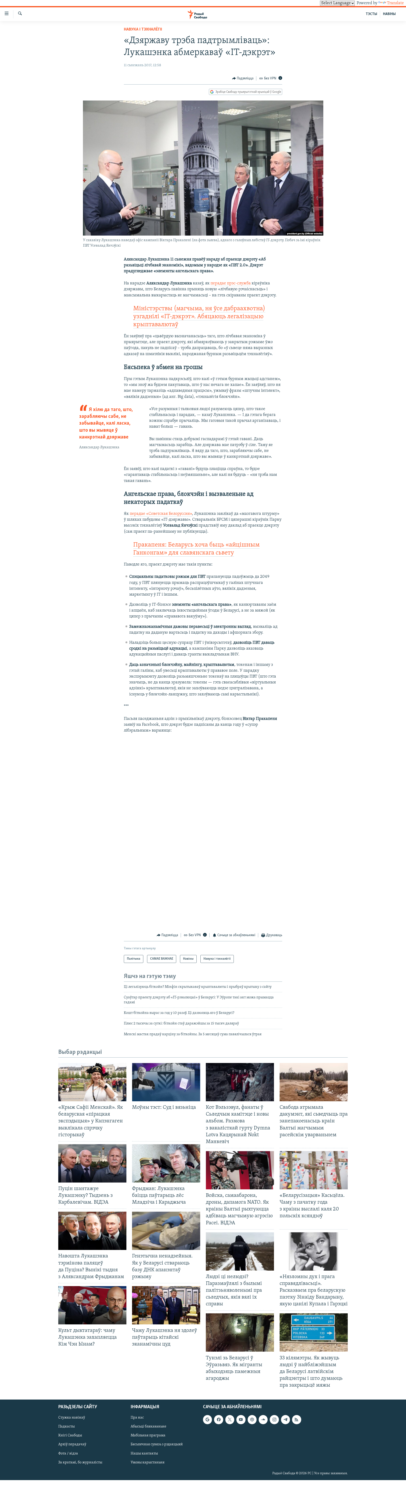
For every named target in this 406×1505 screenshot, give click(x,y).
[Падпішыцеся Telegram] (285, 1419)
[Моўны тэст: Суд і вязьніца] (166, 1082)
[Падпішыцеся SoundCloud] (263, 1419)
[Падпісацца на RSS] (296, 1419)
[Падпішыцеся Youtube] (240, 1419)
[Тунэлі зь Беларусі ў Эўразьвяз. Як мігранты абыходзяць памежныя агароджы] (240, 1332)
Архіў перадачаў (72, 1445)
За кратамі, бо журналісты (80, 1462)
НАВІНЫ (389, 14)
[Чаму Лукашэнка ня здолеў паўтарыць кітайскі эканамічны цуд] (166, 1305)
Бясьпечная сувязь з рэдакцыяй (157, 1445)
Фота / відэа (68, 1453)
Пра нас (137, 1418)
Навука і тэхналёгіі (143, 29)
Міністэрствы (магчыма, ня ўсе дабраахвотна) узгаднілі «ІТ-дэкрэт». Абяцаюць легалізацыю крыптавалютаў (199, 317)
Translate (395, 3)
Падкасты (66, 1427)
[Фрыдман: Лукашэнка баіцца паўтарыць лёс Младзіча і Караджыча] (166, 1163)
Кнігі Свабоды (70, 1436)
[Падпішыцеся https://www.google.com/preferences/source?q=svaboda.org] (207, 1419)
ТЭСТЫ (371, 14)
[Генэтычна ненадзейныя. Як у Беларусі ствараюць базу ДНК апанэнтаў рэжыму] (166, 1231)
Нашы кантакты (144, 1453)
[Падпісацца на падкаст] (252, 1419)
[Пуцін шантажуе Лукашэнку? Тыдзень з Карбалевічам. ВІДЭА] (92, 1163)
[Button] (243, 78)
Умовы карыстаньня (147, 1462)
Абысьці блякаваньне (148, 1427)
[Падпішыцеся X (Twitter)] (229, 1419)
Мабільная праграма (148, 1436)
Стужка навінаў (71, 1418)
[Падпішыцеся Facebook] (218, 1419)
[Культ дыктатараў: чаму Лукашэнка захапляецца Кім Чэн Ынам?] (92, 1305)
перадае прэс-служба (231, 283)
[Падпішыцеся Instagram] (274, 1419)
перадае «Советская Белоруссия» (161, 514)
